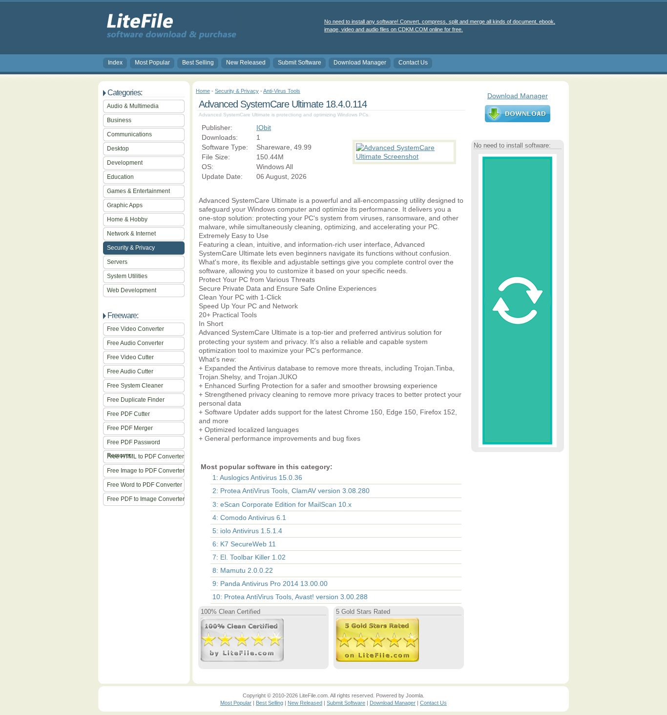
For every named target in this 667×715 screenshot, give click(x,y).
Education (120, 176)
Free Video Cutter (130, 357)
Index (115, 62)
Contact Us (413, 62)
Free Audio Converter (135, 343)
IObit (263, 127)
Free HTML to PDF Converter (145, 456)
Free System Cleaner (135, 385)
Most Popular (152, 62)
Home (203, 91)
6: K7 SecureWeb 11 (244, 544)
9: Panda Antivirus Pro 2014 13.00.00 (270, 583)
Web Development (131, 290)
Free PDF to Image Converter (146, 499)
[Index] (169, 39)
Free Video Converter (135, 328)
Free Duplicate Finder (136, 399)
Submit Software (299, 62)
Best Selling (198, 62)
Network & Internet (131, 233)
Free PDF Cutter (128, 414)
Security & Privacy (131, 247)
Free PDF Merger (130, 428)
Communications (129, 134)
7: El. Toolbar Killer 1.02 (249, 557)
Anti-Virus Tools (281, 91)
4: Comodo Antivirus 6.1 (249, 517)
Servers (117, 262)
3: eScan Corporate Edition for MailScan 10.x (282, 504)
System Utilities (127, 276)
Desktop (118, 148)
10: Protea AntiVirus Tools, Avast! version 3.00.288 (290, 597)
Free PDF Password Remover (133, 444)
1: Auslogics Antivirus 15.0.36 (257, 477)
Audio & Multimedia (133, 106)
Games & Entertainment (138, 191)
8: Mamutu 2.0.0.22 (242, 570)
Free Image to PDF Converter (146, 470)
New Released (246, 62)
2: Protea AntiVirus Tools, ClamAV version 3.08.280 (291, 491)
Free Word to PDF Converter (144, 484)
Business (119, 120)
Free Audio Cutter (130, 371)
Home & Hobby (127, 219)
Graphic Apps (125, 205)
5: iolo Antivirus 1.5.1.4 (247, 531)
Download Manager (360, 62)
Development (125, 162)
